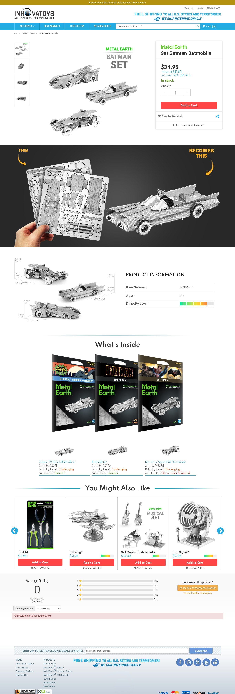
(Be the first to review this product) (188, 125)
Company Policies (25, 671)
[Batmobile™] (117, 450)
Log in (200, 8)
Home (19, 660)
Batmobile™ (99, 462)
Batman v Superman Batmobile (165, 462)
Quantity (166, 85)
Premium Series (102, 26)
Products (49, 660)
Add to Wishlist (171, 116)
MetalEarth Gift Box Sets (56, 675)
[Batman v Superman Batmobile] (170, 451)
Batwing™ (76, 552)
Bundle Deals (50, 678)
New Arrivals (52, 26)
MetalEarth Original (54, 667)
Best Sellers (77, 26)
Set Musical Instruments (138, 552)
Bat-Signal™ (181, 552)
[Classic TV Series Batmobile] (64, 452)
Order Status (22, 667)
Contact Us (21, 675)
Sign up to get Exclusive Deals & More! (52, 650)
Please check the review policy (197, 593)
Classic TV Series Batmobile (57, 462)
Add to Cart (189, 105)
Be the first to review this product (198, 588)
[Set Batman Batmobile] (21, 49)
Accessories (50, 682)
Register (189, 8)
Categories (26, 26)
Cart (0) (210, 26)
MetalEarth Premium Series (58, 671)
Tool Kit (23, 552)
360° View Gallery (25, 663)
